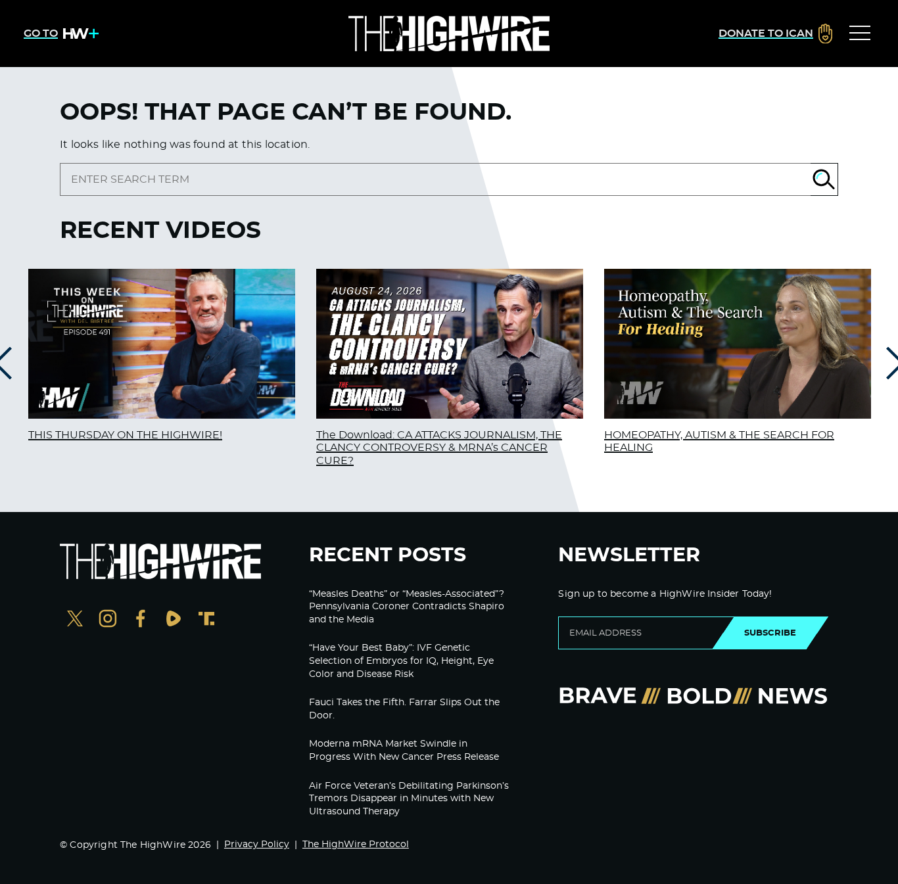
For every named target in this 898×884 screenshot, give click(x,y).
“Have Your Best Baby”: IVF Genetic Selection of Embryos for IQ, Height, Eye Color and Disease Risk (401, 660)
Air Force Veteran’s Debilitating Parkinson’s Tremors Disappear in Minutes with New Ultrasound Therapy (409, 798)
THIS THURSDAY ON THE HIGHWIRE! (125, 435)
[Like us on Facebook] (141, 620)
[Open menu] (859, 33)
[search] (435, 179)
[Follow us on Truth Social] (206, 620)
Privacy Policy (256, 844)
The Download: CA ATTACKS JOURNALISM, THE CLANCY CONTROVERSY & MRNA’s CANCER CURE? (439, 447)
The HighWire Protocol (355, 844)
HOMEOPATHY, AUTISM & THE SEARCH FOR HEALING (719, 441)
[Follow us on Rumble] (173, 620)
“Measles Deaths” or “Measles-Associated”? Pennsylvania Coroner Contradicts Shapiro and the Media (406, 607)
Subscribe (770, 633)
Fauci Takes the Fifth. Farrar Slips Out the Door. (404, 709)
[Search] (824, 179)
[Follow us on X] (75, 620)
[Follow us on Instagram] (108, 620)
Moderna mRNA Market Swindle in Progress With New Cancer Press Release (404, 750)
